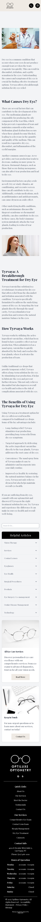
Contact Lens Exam (21, 824)
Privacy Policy (21, 905)
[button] (1, 5)
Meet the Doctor (20, 800)
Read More (20, 677)
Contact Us (20, 736)
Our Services (20, 796)
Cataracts (20, 837)
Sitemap (8, 907)
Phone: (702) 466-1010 (20, 854)
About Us (20, 791)
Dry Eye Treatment (20, 833)
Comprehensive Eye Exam (20, 819)
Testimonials (20, 805)
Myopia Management (20, 828)
